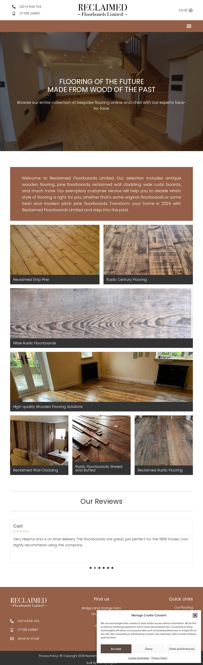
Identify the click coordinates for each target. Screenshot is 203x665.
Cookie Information (138, 657)
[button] (195, 615)
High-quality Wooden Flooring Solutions (48, 406)
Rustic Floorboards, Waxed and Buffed (99, 468)
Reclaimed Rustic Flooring (160, 470)
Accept (116, 649)
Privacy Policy (159, 657)
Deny (149, 649)
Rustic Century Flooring (126, 279)
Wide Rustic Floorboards (34, 343)
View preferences (181, 649)
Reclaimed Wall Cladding (35, 470)
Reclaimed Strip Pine (31, 279)
